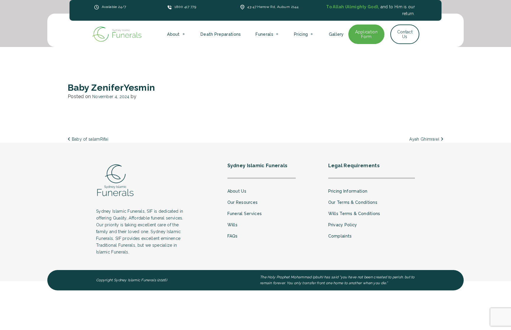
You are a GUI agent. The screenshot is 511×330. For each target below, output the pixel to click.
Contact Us (405, 34)
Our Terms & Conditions (353, 202)
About (173, 34)
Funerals (264, 34)
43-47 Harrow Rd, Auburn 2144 (272, 7)
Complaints (340, 236)
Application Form (366, 34)
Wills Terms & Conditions (354, 213)
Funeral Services (244, 213)
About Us (236, 191)
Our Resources (242, 202)
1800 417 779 (185, 7)
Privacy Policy (342, 224)
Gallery (336, 34)
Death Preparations (220, 34)
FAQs (232, 236)
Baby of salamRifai (89, 139)
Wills (232, 224)
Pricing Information (348, 191)
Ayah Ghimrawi (424, 139)
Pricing (301, 34)
